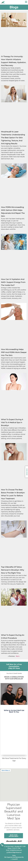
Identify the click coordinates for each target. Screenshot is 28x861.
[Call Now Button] (2, 845)
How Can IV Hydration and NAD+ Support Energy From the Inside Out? (13, 282)
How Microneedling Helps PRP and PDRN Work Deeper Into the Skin (14, 352)
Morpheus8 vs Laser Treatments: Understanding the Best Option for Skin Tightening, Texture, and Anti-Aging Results (13, 138)
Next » (18, 656)
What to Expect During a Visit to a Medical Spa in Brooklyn (12, 422)
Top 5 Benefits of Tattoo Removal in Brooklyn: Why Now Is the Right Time (12, 570)
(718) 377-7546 (14, 668)
